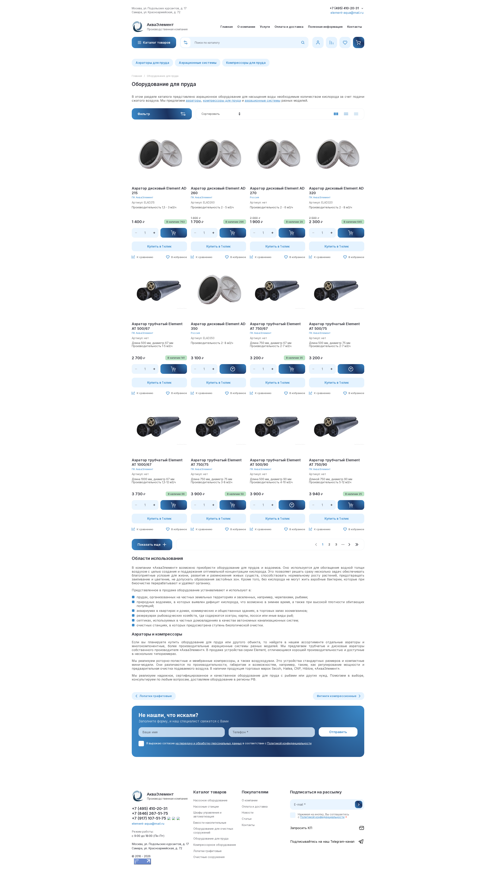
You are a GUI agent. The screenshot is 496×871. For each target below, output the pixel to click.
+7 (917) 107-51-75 (149, 818)
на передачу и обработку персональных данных (209, 743)
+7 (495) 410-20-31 (344, 8)
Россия (254, 197)
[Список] (346, 114)
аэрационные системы (262, 100)
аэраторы (193, 100)
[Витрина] (336, 114)
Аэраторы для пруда (152, 63)
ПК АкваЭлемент (142, 197)
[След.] (349, 544)
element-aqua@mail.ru (347, 13)
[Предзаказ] (233, 369)
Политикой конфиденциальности (289, 743)
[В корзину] (173, 233)
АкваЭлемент (160, 24)
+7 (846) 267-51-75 (150, 813)
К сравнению (145, 257)
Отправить (358, 804)
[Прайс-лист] (356, 114)
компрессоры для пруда (222, 100)
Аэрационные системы (197, 63)
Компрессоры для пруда (246, 63)
